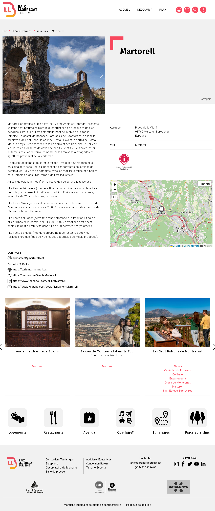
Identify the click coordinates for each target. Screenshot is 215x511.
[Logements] (17, 417)
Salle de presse (55, 471)
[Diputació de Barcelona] (105, 486)
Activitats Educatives (99, 459)
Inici (5, 31)
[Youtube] (196, 463)
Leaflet (176, 245)
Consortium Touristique (60, 459)
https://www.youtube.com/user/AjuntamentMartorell (45, 286)
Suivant (101, 75)
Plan (162, 9)
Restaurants (53, 432)
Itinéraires (161, 432)
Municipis (42, 31)
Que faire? (125, 432)
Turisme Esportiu (96, 467)
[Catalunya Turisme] (178, 486)
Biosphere (52, 463)
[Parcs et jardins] (197, 417)
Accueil (124, 9)
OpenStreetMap (191, 245)
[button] (114, 184)
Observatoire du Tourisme (61, 467)
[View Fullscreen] (114, 197)
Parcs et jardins (197, 432)
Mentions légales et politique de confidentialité (92, 504)
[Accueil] (20, 9)
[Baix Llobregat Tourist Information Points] (124, 162)
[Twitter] (189, 463)
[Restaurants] (53, 417)
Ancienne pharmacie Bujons (37, 351)
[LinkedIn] (203, 463)
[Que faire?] (125, 417)
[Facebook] (183, 463)
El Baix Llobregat (22, 31)
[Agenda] (89, 417)
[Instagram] (176, 463)
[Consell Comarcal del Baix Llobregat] (34, 486)
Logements (18, 432)
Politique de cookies (138, 504)
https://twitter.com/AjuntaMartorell (34, 275)
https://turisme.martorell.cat (30, 269)
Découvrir (145, 9)
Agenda (89, 432)
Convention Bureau (97, 463)
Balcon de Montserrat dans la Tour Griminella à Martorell (107, 353)
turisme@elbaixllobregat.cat (145, 462)
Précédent (6, 75)
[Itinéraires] (161, 417)
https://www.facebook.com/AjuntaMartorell (39, 281)
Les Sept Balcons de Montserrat (177, 351)
